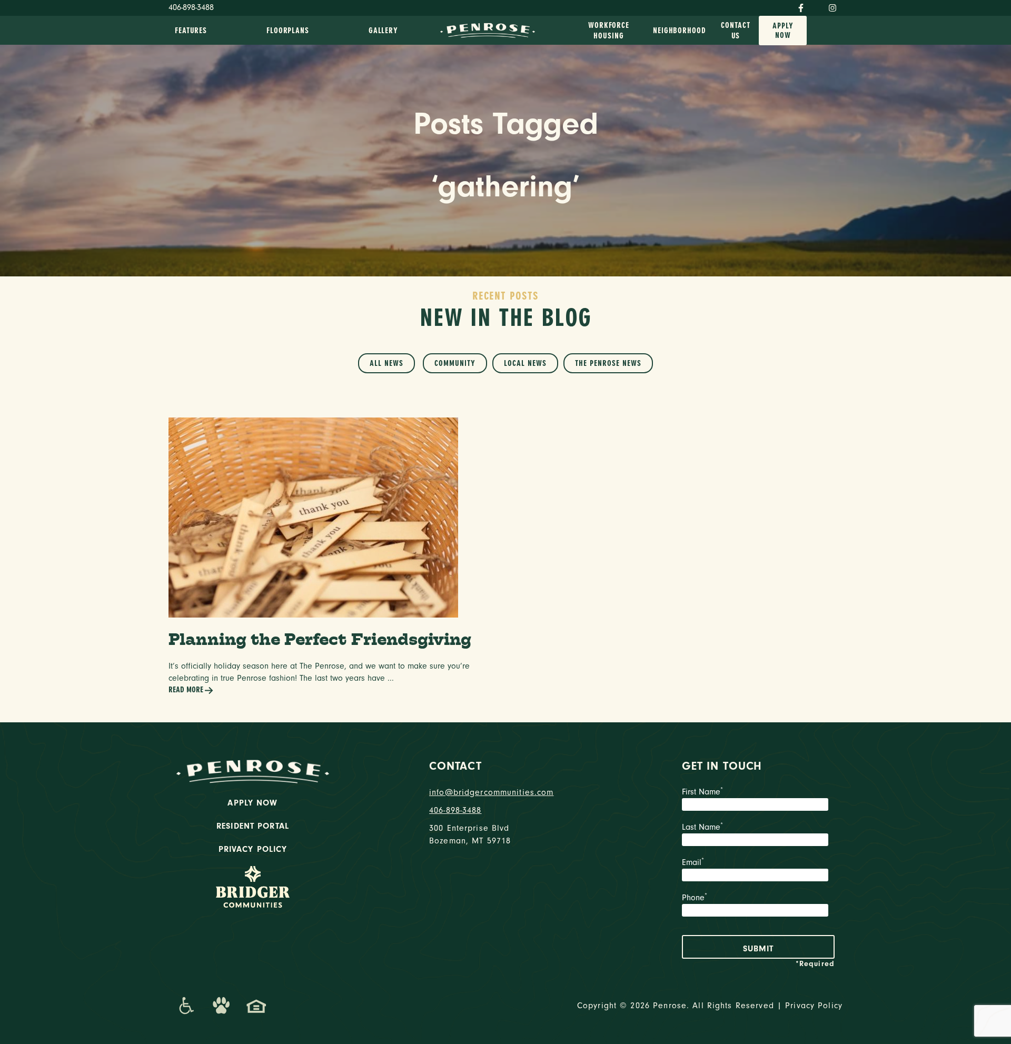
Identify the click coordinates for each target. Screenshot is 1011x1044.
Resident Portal (252, 826)
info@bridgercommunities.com (491, 792)
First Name (702, 792)
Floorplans (287, 30)
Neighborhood (679, 30)
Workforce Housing (608, 31)
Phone (694, 897)
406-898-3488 (191, 7)
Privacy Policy (253, 849)
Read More (185, 689)
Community (454, 363)
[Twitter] (816, 6)
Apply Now (783, 30)
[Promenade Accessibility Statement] (186, 1005)
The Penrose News (608, 363)
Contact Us (735, 31)
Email (693, 862)
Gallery (383, 30)
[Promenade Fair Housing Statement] (256, 1005)
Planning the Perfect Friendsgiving (319, 639)
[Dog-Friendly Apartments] (221, 1005)
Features (191, 30)
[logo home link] (487, 29)
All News (386, 363)
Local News (525, 363)
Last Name (702, 827)
